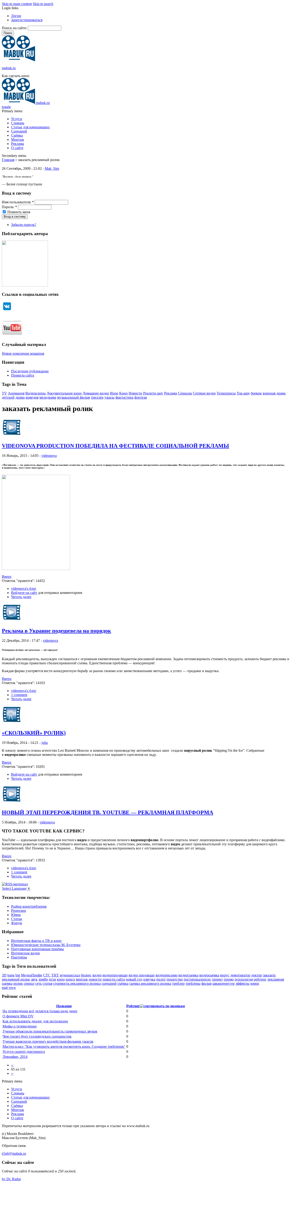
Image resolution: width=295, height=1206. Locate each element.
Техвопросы (226, 393)
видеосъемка (188, 975)
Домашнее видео (96, 393)
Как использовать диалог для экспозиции (35, 1021)
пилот (161, 979)
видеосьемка (209, 975)
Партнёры (19, 957)
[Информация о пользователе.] (11, 436)
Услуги (16, 119)
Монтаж (17, 139)
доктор (256, 975)
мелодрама (47, 397)
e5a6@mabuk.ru (14, 1153)
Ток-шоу (243, 393)
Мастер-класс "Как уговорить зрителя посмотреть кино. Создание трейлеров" (64, 1046)
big (17, 975)
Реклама (17, 144)
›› (12, 1073)
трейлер (178, 983)
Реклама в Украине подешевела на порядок (56, 631)
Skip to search (43, 4)
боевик (256, 393)
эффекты (242, 983)
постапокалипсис (197, 979)
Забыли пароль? (23, 225)
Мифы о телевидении (20, 1026)
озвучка (149, 979)
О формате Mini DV (18, 1016)
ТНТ (55, 975)
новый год (134, 979)
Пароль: (9, 207)
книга (70, 979)
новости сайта (114, 979)
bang (11, 975)
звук (34, 979)
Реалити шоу (153, 393)
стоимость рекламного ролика (77, 983)
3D (4, 975)
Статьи (16, 919)
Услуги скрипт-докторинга (24, 1051)
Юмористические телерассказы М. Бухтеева (45, 945)
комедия (32, 397)
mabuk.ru (9, 68)
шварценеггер (223, 983)
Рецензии (18, 910)
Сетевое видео (204, 393)
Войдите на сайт (24, 593)
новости (95, 979)
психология (244, 979)
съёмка (123, 983)
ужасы (109, 397)
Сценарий (19, 131)
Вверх (7, 577)
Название (64, 1006)
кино (61, 979)
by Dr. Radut (11, 1179)
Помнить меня (18, 212)
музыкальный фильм (73, 397)
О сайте (17, 148)
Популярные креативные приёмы (37, 949)
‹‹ (12, 1065)
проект (217, 979)
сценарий (109, 983)
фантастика (124, 397)
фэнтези (140, 397)
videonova (49, 456)
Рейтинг (133, 1006)
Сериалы (185, 393)
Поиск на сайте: (15, 28)
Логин (16, 16)
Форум (16, 923)
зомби (43, 979)
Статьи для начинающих (30, 127)
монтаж (82, 979)
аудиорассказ (70, 975)
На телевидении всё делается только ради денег (40, 1011)
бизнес (86, 975)
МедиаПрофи (31, 975)
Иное (114, 393)
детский (8, 397)
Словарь (17, 123)
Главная (8, 160)
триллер (97, 397)
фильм (206, 983)
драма (20, 397)
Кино (123, 393)
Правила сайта (22, 375)
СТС (46, 975)
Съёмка (17, 135)
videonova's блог (23, 588)
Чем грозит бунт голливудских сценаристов (37, 1036)
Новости (135, 393)
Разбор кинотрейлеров (29, 906)
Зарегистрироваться (26, 20)
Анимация (16, 393)
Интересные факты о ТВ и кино (36, 941)
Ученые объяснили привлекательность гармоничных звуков (50, 1031)
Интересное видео (25, 953)
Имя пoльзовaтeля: (18, 202)
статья (47, 983)
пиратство (175, 979)
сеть (38, 983)
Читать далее (21, 597)
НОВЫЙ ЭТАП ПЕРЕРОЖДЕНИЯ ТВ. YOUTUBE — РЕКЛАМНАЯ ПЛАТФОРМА (107, 812)
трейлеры (193, 983)
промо (229, 979)
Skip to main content (17, 4)
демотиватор (240, 975)
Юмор (16, 915)
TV (4, 393)
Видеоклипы (35, 393)
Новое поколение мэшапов (23, 353)
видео (97, 975)
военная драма (274, 393)
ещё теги (9, 988)
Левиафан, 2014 (15, 1057)
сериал (29, 983)
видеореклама (166, 975)
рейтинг (260, 979)
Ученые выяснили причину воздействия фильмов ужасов (48, 1041)
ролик (18, 983)
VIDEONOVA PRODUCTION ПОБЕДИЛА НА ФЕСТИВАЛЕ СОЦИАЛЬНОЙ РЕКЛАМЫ (115, 446)
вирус (224, 975)
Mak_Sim (52, 168)
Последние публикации (30, 371)
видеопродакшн (115, 975)
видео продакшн (142, 975)
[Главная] (18, 60)
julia (44, 743)
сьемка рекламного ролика (150, 983)
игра (52, 979)
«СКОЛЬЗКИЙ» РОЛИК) (34, 733)
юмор (254, 983)
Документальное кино (64, 393)
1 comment (19, 695)
